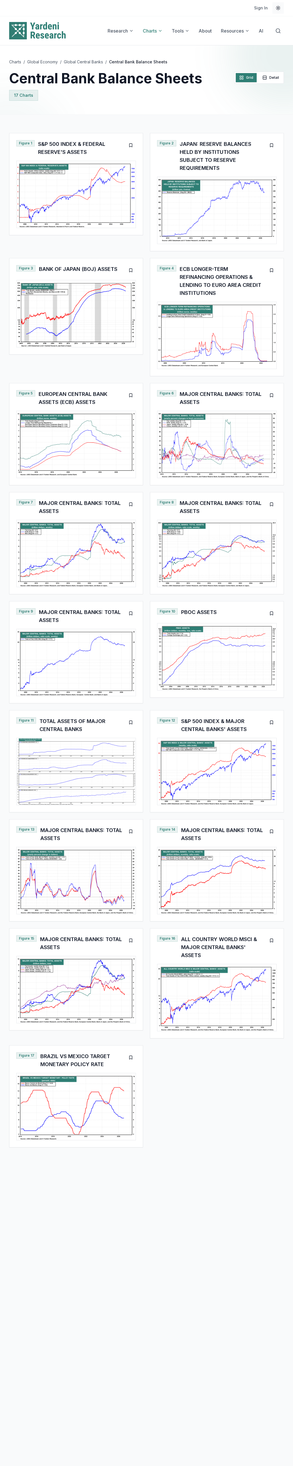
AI (261, 31)
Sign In (261, 7)
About (205, 31)
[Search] (278, 31)
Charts (150, 31)
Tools (178, 31)
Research (118, 31)
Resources (232, 31)
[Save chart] (131, 145)
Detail (274, 77)
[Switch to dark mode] (278, 8)
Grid (249, 77)
